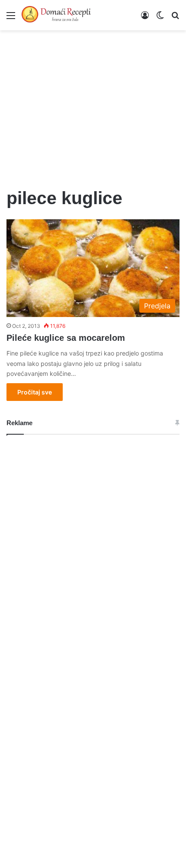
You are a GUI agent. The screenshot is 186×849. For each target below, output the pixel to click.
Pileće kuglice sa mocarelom (65, 338)
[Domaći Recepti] (56, 15)
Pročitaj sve (34, 392)
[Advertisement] (93, 104)
